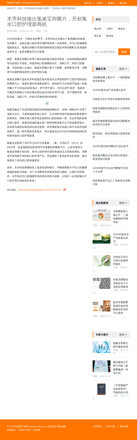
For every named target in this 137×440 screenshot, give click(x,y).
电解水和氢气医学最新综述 (120, 344)
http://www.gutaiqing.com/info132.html (40, 189)
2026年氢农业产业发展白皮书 (109, 90)
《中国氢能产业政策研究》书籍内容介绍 (120, 388)
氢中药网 (124, 426)
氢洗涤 (109, 35)
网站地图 (61, 426)
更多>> (123, 68)
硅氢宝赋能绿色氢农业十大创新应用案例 (120, 283)
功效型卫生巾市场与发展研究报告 (111, 99)
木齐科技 (97, 426)
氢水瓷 (123, 2)
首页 (20, 8)
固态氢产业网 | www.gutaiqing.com (24, 2)
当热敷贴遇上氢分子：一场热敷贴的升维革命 (120, 216)
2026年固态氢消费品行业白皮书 (110, 146)
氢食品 (111, 2)
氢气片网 (110, 426)
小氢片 (99, 2)
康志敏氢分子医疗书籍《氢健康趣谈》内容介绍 (120, 367)
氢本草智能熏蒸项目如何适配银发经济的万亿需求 (120, 307)
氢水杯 (87, 2)
